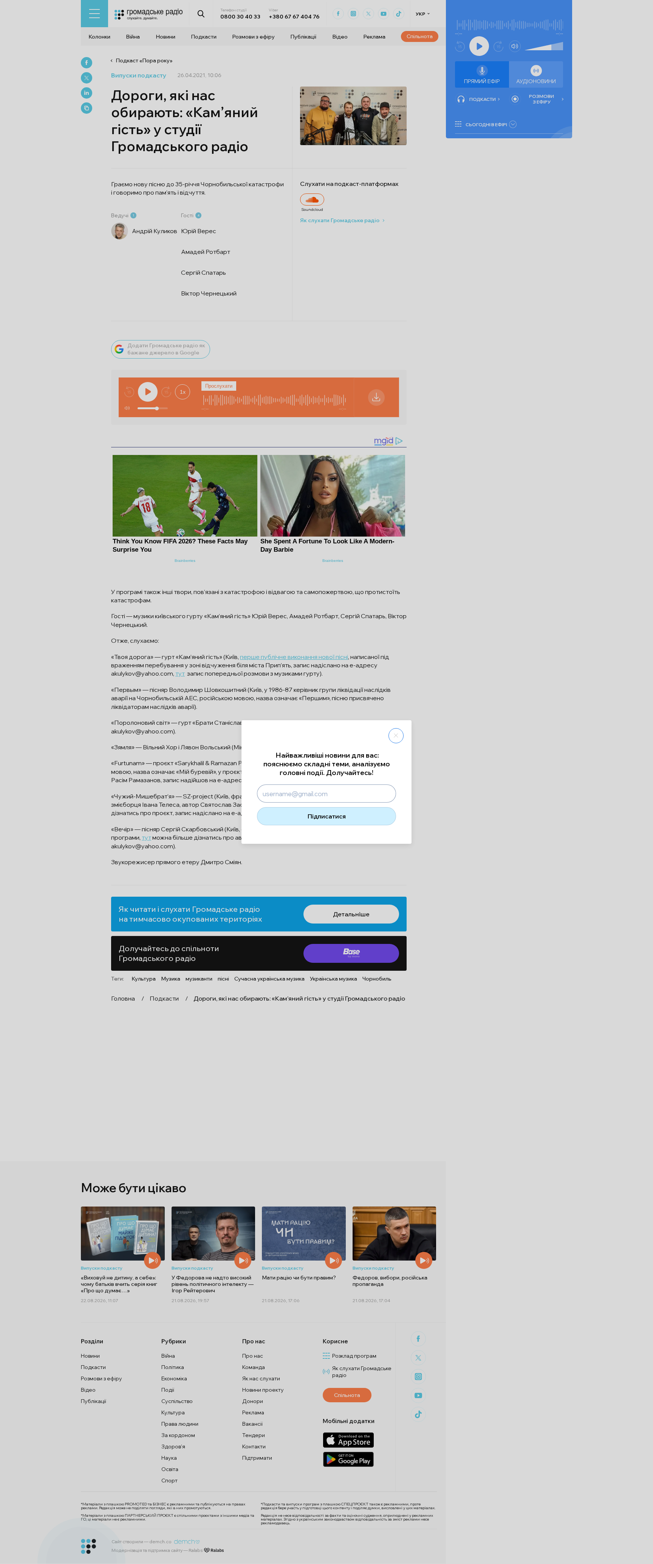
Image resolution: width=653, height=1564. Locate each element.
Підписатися (327, 816)
